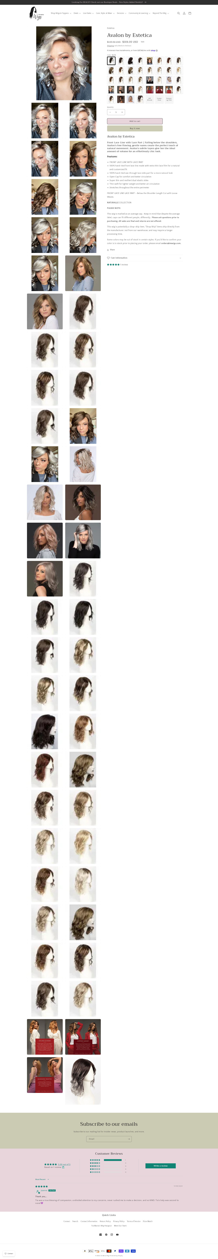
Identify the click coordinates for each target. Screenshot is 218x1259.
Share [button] (112, 250)
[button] (60, 13)
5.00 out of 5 (64, 1164)
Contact (66, 1221)
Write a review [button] (161, 1166)
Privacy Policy (118, 1221)
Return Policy (105, 1221)
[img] (41, 1186)
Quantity (110, 107)
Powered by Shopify (116, 1255)
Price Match (148, 1221)
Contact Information (89, 1221)
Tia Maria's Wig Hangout (101, 1226)
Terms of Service (134, 1221)
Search (75, 1221)
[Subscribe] (129, 1139)
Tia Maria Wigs (105, 1255)
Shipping (110, 46)
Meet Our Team (120, 1226)
